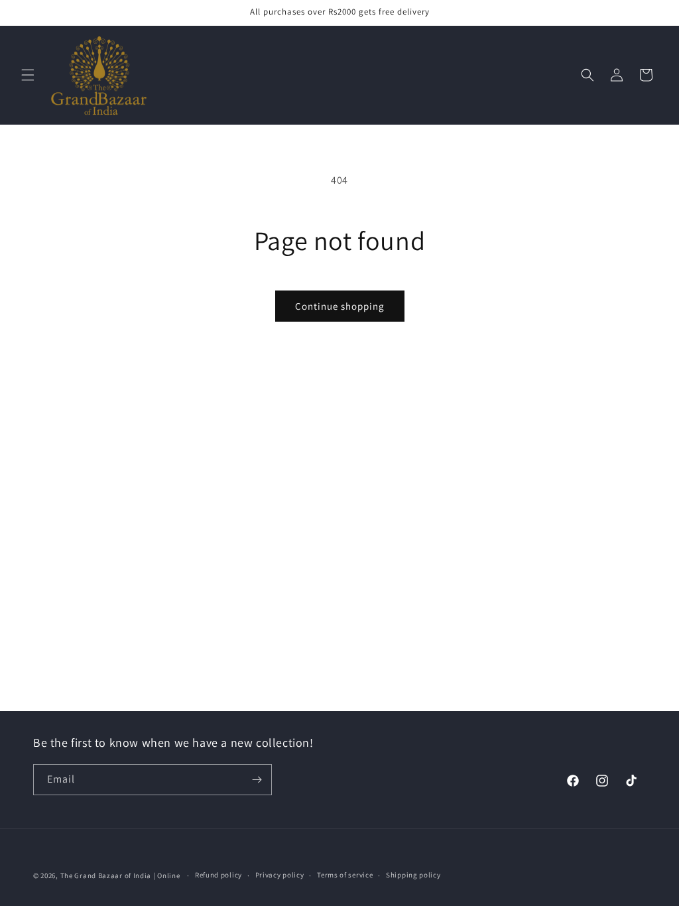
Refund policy (218, 874)
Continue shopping (340, 306)
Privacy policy (279, 874)
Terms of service (345, 874)
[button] (27, 75)
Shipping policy (413, 874)
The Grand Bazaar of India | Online (120, 875)
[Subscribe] (256, 779)
